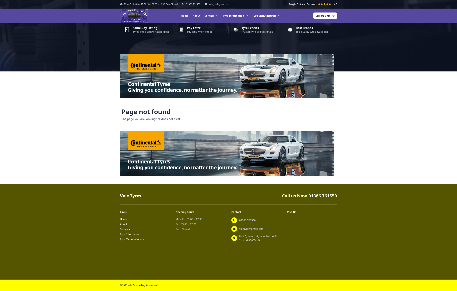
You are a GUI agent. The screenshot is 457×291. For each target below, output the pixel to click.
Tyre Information (130, 234)
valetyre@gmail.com (219, 4)
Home (184, 15)
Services (125, 229)
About (196, 15)
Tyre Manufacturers (132, 239)
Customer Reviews (301, 4)
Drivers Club (322, 15)
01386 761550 (193, 4)
